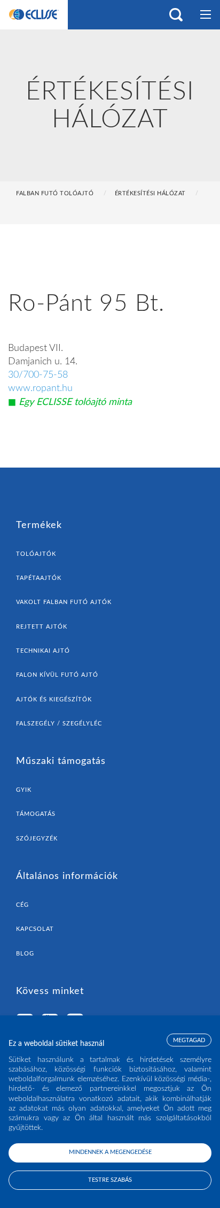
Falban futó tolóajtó (54, 193)
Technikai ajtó (43, 651)
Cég (22, 905)
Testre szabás (110, 1180)
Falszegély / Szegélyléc (59, 724)
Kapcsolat (35, 929)
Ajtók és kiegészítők (54, 699)
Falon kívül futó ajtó (57, 675)
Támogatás (36, 814)
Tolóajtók (36, 554)
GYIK (24, 790)
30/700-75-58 (38, 375)
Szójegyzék (37, 839)
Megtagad (189, 1040)
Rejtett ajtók (41, 627)
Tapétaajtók (38, 578)
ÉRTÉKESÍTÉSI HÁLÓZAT (150, 193)
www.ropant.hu (40, 388)
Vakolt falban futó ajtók (64, 602)
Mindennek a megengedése (110, 1152)
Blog (25, 954)
